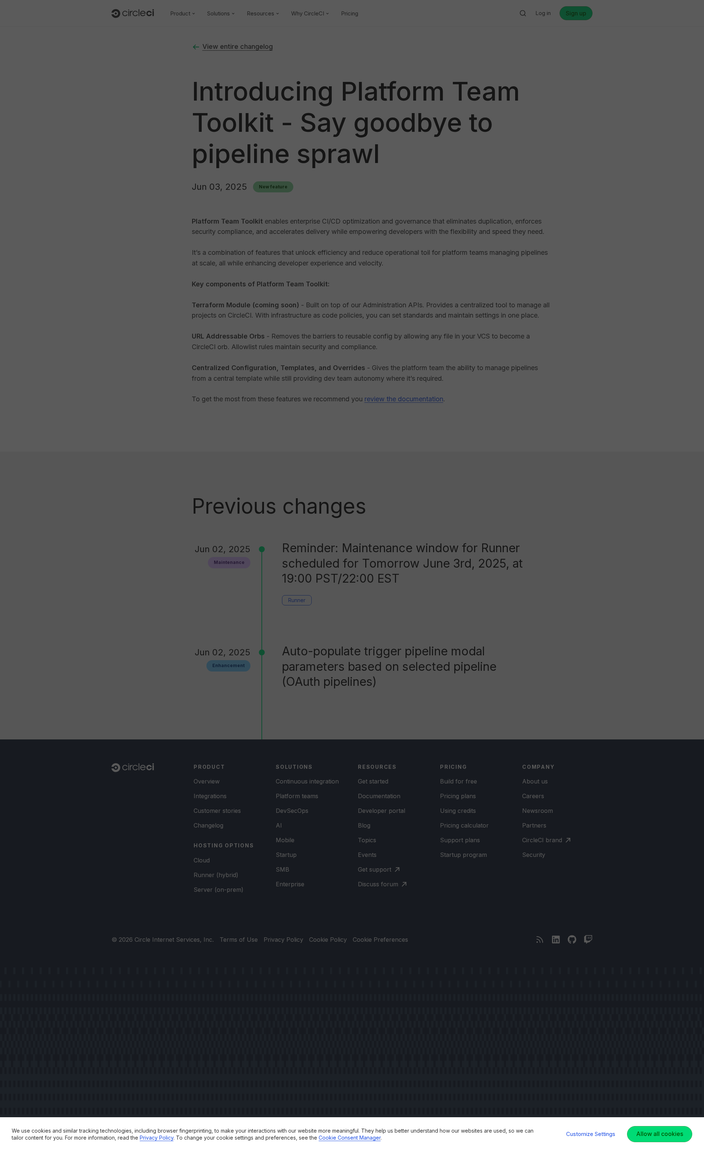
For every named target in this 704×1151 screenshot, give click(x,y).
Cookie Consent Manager (350, 1137)
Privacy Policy (156, 1137)
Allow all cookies (659, 1133)
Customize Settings (590, 1133)
